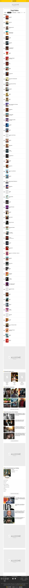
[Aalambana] (7, 187)
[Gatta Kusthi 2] (7, 33)
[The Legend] (7, 217)
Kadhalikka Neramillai (12, 119)
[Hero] (7, 300)
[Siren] (7, 130)
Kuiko (10, 191)
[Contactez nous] (5, 581)
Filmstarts (22, 578)
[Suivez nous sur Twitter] (4, 579)
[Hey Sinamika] (7, 197)
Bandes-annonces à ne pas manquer (14, 409)
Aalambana (10, 186)
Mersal (10, 340)
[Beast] (7, 202)
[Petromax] (7, 315)
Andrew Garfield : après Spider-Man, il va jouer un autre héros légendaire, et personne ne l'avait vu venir (20, 518)
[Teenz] (7, 94)
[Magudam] (7, 43)
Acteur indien (10, 8)
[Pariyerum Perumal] (7, 330)
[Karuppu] (7, 17)
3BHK (10, 68)
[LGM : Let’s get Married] (7, 171)
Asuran (10, 304)
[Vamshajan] (7, 146)
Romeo (10, 140)
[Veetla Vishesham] (7, 207)
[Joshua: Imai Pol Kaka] (7, 135)
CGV (15, 583)
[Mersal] (7, 341)
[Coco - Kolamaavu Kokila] (7, 325)
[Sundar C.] (22, 377)
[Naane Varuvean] (7, 223)
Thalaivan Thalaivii (11, 58)
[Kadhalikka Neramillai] (7, 120)
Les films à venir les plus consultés (14, 493)
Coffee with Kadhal (11, 227)
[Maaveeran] (7, 166)
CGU (13, 583)
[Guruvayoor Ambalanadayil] (7, 79)
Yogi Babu (13, 8)
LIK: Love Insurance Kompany (13, 104)
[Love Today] (7, 233)
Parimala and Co (11, 27)
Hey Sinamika (11, 196)
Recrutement (9, 583)
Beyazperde (21, 579)
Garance (4, 488)
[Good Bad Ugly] (7, 48)
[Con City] (7, 23)
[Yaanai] (7, 212)
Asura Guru (10, 263)
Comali (10, 309)
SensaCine (26, 578)
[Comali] (7, 310)
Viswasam (10, 273)
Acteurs (8, 8)
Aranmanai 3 (22, 384)
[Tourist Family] (7, 115)
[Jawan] (7, 151)
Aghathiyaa (10, 109)
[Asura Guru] (7, 264)
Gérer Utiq (21, 584)
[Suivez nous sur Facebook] (2, 579)
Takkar (10, 160)
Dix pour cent (5, 481)
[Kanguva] (7, 89)
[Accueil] (14, 1)
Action (10, 319)
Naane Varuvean (11, 222)
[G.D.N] (7, 38)
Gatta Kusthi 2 (11, 32)
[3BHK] (7, 69)
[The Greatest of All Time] (7, 84)
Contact (2, 583)
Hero (9, 299)
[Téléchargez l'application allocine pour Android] (16, 578)
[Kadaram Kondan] (7, 289)
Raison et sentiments (6, 484)
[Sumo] (7, 53)
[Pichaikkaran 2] (7, 156)
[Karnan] (7, 238)
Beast (10, 201)
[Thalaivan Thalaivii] (7, 58)
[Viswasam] (7, 274)
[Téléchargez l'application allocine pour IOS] (13, 578)
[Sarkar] (7, 335)
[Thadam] (7, 279)
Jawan (10, 150)
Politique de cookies (19, 583)
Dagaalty (10, 258)
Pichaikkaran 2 (11, 155)
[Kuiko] (7, 192)
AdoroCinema (26, 579)
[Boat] (7, 99)
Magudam (10, 42)
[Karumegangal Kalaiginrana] (7, 182)
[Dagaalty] (7, 258)
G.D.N (10, 37)
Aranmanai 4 (11, 73)
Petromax (10, 314)
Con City (10, 22)
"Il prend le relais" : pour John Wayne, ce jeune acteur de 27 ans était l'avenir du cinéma (20, 505)
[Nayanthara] (14, 377)
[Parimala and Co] (7, 28)
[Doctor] (7, 243)
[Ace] (7, 64)
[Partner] (7, 176)
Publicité (12, 583)
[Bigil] (7, 294)
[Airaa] (7, 269)
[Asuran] (7, 305)
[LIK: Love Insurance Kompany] (7, 105)
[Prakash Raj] (7, 377)
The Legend (11, 217)
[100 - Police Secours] (7, 284)
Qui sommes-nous (5, 583)
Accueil (4, 8)
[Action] (7, 320)
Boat (9, 99)
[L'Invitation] (7, 474)
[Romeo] (7, 141)
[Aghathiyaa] (7, 110)
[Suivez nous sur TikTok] (8, 579)
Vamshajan (10, 145)
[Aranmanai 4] (7, 74)
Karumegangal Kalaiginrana (13, 181)
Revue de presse (9, 584)
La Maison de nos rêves (6, 485)
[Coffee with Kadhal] (7, 228)
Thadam (10, 278)
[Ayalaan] (7, 125)
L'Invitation (12, 469)
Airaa (10, 268)
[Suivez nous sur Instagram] (6, 579)
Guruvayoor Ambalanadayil (13, 78)
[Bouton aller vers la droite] (24, 12)
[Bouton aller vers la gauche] (23, 12)
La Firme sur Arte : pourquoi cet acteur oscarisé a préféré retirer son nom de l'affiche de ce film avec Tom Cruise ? (19, 420)
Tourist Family (11, 114)
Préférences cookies (23, 583)
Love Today (10, 232)
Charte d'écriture (13, 584)
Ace (9, 63)
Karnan (10, 237)
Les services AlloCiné (17, 584)
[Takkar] (7, 161)
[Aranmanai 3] (7, 248)
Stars (6, 8)
